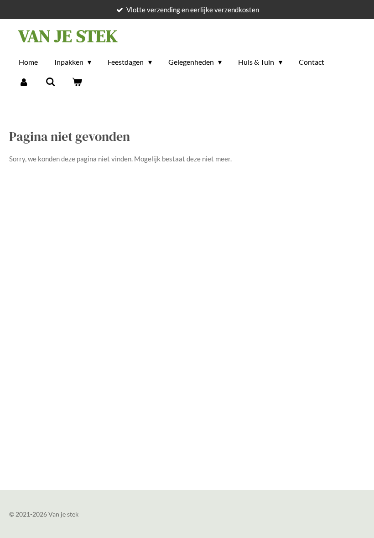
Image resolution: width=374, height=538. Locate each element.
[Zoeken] (50, 81)
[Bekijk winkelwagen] (77, 81)
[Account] (24, 81)
